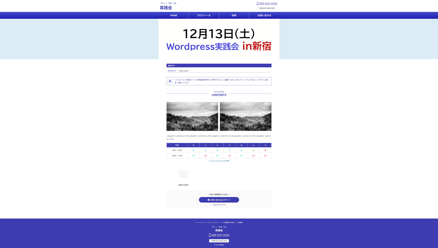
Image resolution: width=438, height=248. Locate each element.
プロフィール (204, 15)
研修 (234, 15)
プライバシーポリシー (213, 222)
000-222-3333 (268, 3)
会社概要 (239, 222)
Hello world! (183, 71)
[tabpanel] (183, 175)
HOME (173, 15)
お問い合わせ (264, 15)
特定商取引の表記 (228, 222)
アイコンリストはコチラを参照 (219, 161)
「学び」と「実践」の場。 (219, 227)
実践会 (166, 7)
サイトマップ (200, 222)
